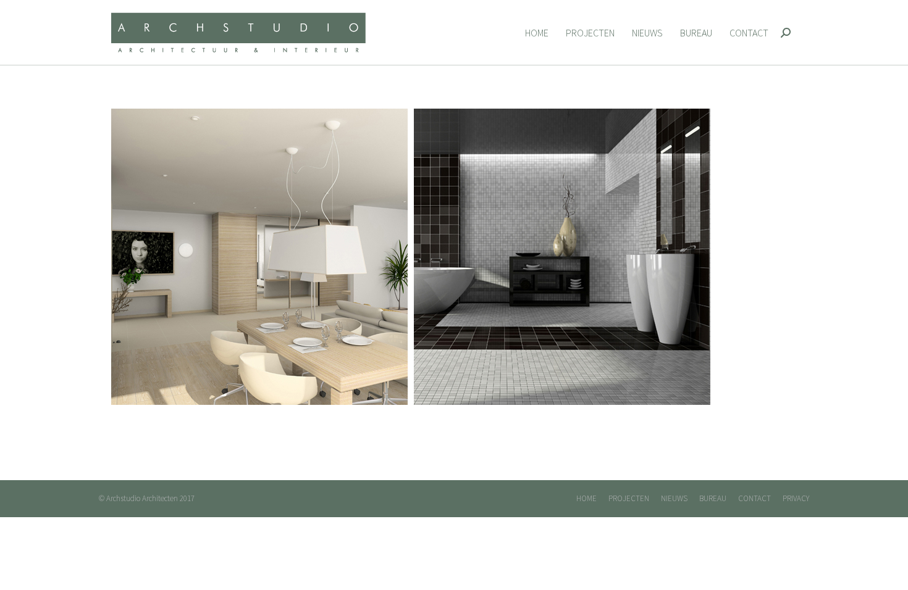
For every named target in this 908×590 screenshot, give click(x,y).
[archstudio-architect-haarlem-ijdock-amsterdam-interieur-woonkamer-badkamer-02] (410, 257)
